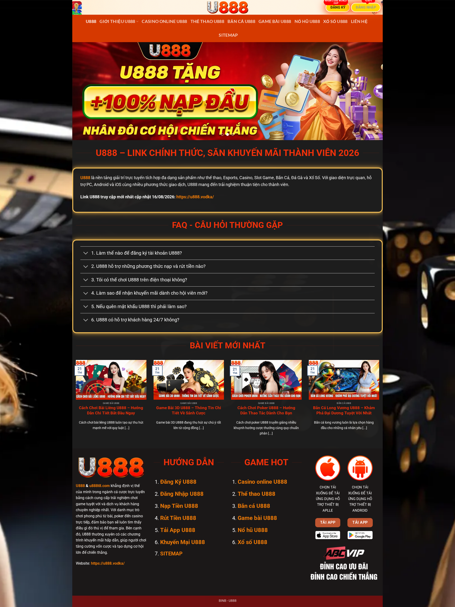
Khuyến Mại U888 (182, 542)
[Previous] (84, 91)
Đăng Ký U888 (178, 482)
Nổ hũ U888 (307, 21)
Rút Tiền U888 (178, 518)
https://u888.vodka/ (195, 196)
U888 (91, 21)
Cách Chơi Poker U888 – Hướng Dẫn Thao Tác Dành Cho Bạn (266, 410)
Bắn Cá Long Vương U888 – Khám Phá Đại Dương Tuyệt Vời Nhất (344, 410)
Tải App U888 (177, 530)
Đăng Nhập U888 (182, 494)
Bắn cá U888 (241, 21)
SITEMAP (228, 35)
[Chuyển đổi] (85, 253)
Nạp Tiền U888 (179, 506)
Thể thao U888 (207, 21)
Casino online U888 (164, 21)
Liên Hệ (359, 21)
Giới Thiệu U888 (117, 21)
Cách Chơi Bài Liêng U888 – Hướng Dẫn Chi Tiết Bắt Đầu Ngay (111, 410)
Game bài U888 (275, 21)
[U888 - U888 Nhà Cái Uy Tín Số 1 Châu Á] (227, 7)
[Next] (370, 91)
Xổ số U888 (335, 21)
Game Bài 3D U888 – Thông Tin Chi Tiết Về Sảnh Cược (188, 410)
